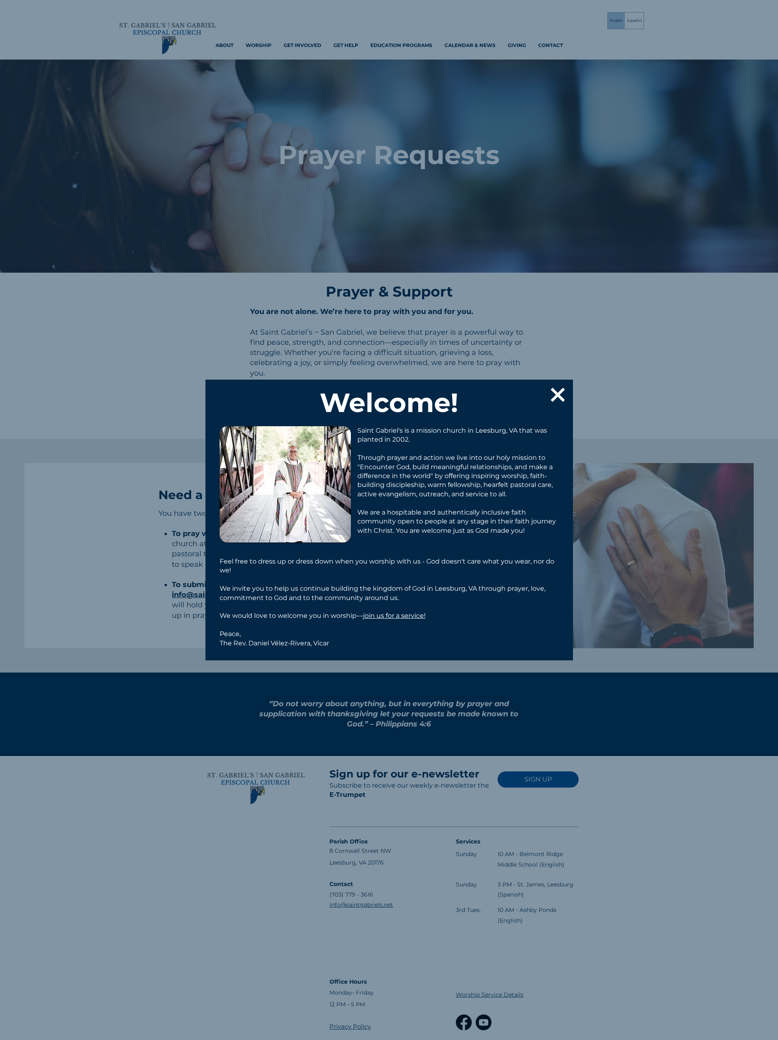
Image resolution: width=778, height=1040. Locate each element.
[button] (558, 395)
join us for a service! (394, 615)
